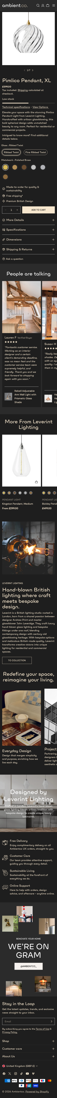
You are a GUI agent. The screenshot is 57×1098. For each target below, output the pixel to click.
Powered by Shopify (37, 1091)
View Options (41, 107)
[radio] (11, 152)
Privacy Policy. (10, 1032)
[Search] (38, 5)
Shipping (23, 90)
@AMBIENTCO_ (28, 966)
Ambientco (18, 1091)
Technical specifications (16, 107)
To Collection (17, 660)
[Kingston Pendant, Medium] (21, 461)
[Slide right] (32, 70)
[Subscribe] (51, 1021)
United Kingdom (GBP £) (20, 1065)
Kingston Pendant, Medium (17, 503)
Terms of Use (42, 1029)
